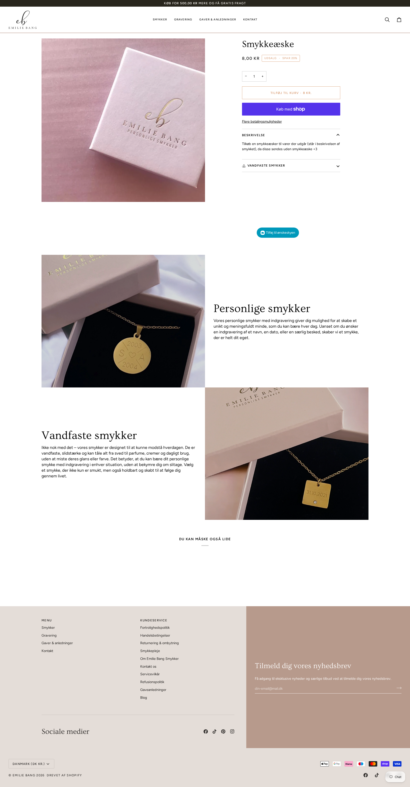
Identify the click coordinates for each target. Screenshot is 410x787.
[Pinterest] (223, 731)
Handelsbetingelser (155, 635)
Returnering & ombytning (159, 643)
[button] (160, 20)
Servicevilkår (150, 674)
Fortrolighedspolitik (155, 627)
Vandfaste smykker (266, 165)
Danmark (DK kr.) (29, 764)
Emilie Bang (24, 775)
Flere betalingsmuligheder (262, 121)
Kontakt (47, 651)
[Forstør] (50, 193)
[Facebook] (206, 731)
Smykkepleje (150, 651)
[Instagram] (232, 731)
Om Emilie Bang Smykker (159, 659)
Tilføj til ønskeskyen (280, 233)
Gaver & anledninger (57, 643)
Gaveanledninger (153, 690)
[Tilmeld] (397, 688)
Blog (143, 697)
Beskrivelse (253, 135)
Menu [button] (47, 620)
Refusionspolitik (152, 682)
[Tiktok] (214, 731)
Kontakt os (148, 666)
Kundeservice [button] (153, 620)
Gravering (49, 635)
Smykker (48, 627)
